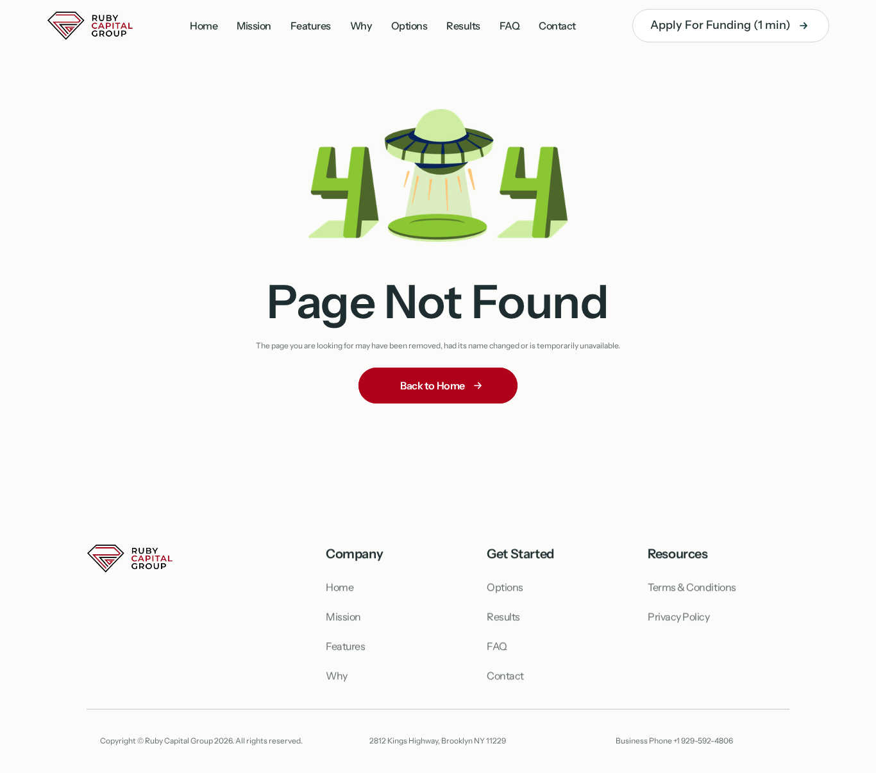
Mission (254, 25)
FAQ (510, 25)
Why (361, 25)
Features (311, 25)
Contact (557, 25)
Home (203, 25)
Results (463, 25)
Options (409, 25)
